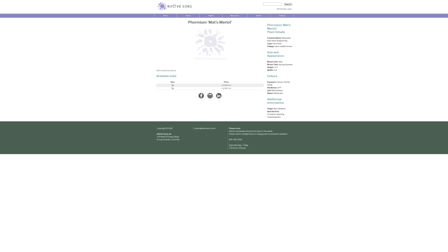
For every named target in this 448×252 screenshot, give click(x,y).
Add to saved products (166, 70)
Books (258, 16)
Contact (282, 16)
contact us (226, 85)
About (188, 16)
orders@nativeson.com (205, 128)
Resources (235, 16)
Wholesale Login (284, 9)
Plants (210, 16)
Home (165, 16)
